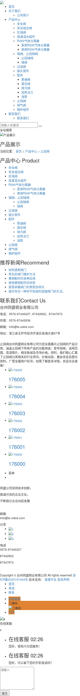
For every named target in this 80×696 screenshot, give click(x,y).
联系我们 (14, 113)
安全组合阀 (24, 28)
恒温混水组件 (26, 36)
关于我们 (14, 11)
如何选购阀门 (17, 270)
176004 (17, 396)
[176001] (15, 437)
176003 (17, 413)
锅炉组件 (23, 109)
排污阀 (25, 88)
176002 (17, 430)
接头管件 (23, 71)
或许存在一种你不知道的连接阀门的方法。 (37, 291)
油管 (24, 96)
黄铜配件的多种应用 (22, 278)
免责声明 (63, 579)
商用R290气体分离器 (35, 49)
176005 (17, 379)
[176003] (15, 403)
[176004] (15, 386)
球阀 (24, 62)
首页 (12, 6)
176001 (17, 446)
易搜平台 (51, 579)
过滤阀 (21, 66)
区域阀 (21, 32)
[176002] (15, 420)
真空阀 (25, 83)
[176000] (15, 454)
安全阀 (21, 23)
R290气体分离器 (28, 41)
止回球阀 (27, 58)
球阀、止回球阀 (27, 53)
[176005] (15, 369)
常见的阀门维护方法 (22, 274)
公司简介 (23, 15)
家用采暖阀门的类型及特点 (26, 287)
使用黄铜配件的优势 (22, 282)
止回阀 (21, 101)
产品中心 (14, 19)
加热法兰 (27, 92)
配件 (20, 75)
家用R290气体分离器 (35, 45)
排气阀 (21, 105)
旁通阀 (25, 79)
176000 (17, 463)
